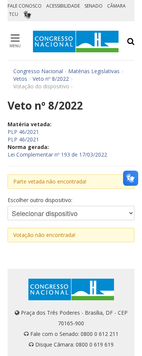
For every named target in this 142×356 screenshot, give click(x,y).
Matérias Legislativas (94, 71)
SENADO (93, 6)
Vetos (20, 78)
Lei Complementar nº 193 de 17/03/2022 (57, 154)
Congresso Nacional (38, 71)
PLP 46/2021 (23, 131)
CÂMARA (116, 6)
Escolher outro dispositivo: (40, 200)
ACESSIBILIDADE (63, 6)
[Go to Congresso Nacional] (76, 41)
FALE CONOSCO (25, 6)
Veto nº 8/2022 (51, 78)
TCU (13, 14)
